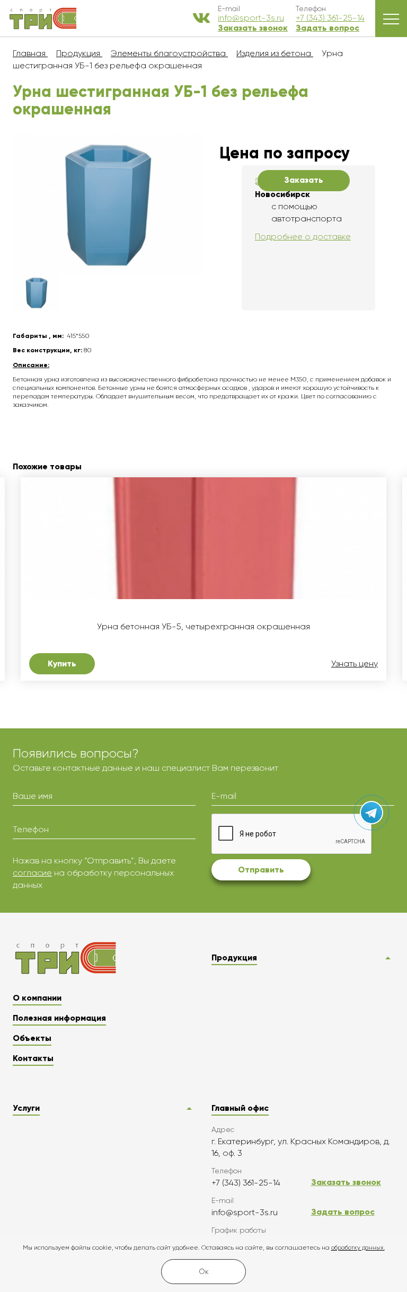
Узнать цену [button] (354, 664)
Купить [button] (62, 663)
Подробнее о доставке (303, 236)
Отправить (261, 870)
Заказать (303, 180)
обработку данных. (358, 1247)
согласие (32, 873)
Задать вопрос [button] (327, 28)
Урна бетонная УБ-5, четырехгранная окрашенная (203, 626)
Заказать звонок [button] (253, 28)
